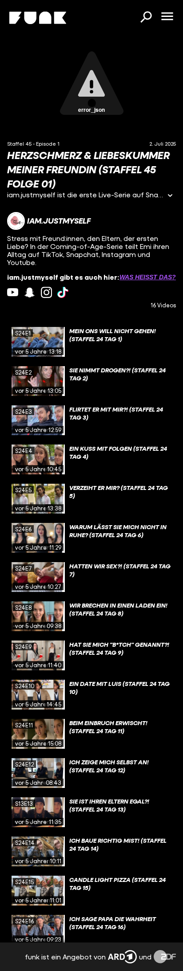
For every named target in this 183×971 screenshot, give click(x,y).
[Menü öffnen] (167, 16)
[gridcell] (91, 342)
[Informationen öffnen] (170, 196)
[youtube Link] (12, 292)
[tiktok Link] (62, 292)
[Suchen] (146, 17)
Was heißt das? (147, 277)
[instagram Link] (46, 292)
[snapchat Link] (29, 292)
